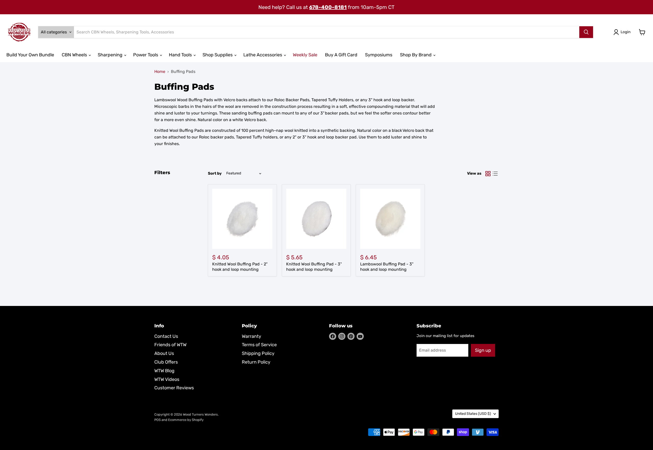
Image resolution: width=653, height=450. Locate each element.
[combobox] (326, 32)
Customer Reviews (174, 388)
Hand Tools (181, 55)
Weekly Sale (305, 55)
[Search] (586, 32)
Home (159, 71)
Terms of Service (259, 345)
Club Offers (166, 362)
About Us (164, 353)
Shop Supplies (218, 55)
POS (157, 420)
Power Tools (146, 55)
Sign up (483, 350)
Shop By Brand (416, 55)
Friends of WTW (170, 345)
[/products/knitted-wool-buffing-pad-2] (242, 219)
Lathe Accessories (263, 55)
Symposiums (378, 55)
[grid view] (488, 173)
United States (473, 414)
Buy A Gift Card (341, 55)
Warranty (251, 336)
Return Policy (256, 362)
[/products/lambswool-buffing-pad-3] (390, 219)
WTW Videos (166, 379)
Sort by (215, 173)
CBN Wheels (75, 55)
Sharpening (110, 55)
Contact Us (166, 336)
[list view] (495, 173)
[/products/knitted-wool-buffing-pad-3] (316, 219)
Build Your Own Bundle (30, 55)
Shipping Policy (258, 353)
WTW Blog (164, 371)
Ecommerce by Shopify (186, 420)
